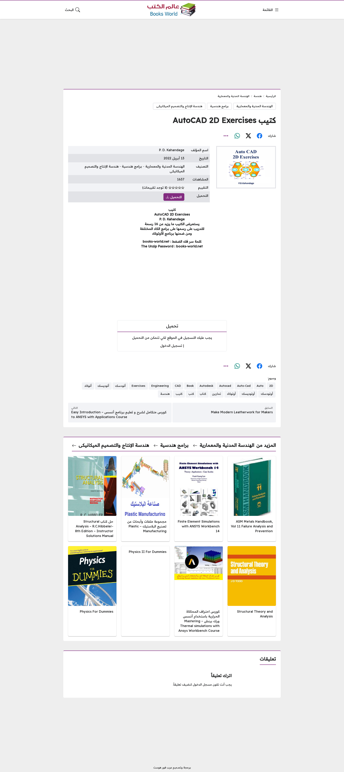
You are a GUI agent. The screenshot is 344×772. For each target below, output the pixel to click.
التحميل (175, 197)
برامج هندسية (219, 106)
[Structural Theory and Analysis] (252, 591)
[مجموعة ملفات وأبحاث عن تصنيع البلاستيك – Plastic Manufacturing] (145, 498)
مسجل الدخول (202, 684)
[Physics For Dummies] (92, 591)
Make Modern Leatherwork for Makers (242, 412)
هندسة (258, 96)
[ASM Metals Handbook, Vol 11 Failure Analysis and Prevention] (252, 498)
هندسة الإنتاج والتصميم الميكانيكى (179, 106)
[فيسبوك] (259, 136)
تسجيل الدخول (171, 346)
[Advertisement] (172, 51)
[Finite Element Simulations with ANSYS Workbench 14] (198, 498)
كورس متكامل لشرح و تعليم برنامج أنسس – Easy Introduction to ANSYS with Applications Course (118, 414)
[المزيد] (226, 136)
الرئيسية (271, 96)
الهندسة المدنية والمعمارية (233, 96)
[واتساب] (237, 136)
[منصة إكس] (248, 136)
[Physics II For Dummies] (145, 591)
